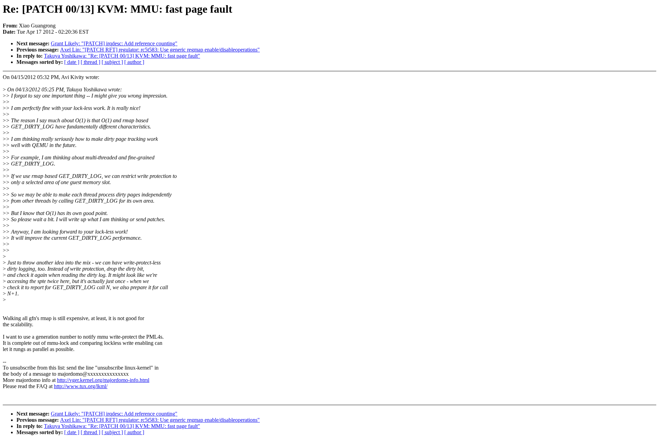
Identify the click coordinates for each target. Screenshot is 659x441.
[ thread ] (90, 62)
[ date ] (71, 62)
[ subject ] (112, 62)
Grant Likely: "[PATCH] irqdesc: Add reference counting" (114, 43)
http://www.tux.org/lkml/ (80, 386)
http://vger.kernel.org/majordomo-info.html (103, 380)
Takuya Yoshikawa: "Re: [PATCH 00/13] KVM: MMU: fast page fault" (122, 56)
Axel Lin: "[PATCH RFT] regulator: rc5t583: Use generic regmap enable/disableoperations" (160, 50)
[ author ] (134, 62)
